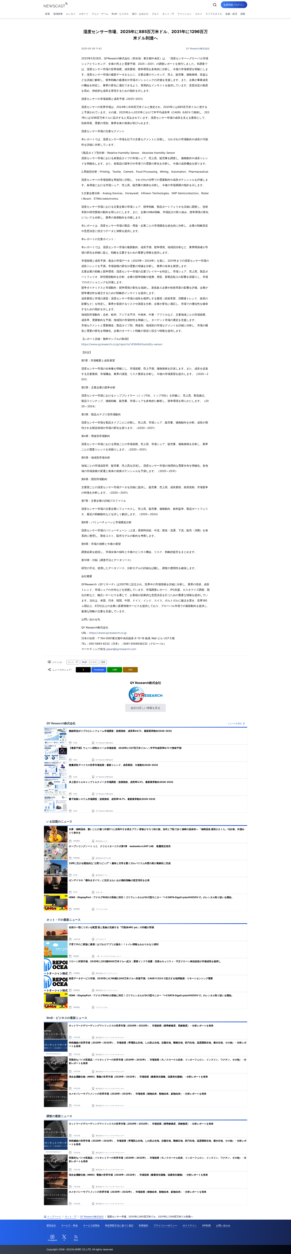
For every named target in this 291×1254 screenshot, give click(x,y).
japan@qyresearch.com (121, 649)
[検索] (214, 4)
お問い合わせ (223, 1225)
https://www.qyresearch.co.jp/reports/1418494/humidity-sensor (122, 344)
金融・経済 (231, 13)
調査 (242, 13)
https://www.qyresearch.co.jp (108, 633)
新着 (47, 13)
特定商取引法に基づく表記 (119, 1225)
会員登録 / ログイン (234, 4)
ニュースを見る (235, 723)
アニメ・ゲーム (100, 13)
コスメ (198, 13)
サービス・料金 (69, 1225)
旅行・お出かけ (140, 13)
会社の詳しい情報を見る (145, 708)
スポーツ (83, 13)
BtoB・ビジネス (120, 13)
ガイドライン (190, 1225)
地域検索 (58, 13)
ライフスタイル (213, 13)
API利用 (206, 1225)
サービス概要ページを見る (266, 1246)
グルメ (155, 13)
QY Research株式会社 (198, 48)
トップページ (54, 1216)
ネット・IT (168, 13)
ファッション (184, 13)
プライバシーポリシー (165, 1225)
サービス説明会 (91, 1225)
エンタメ (70, 13)
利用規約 (143, 1225)
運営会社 (51, 1225)
